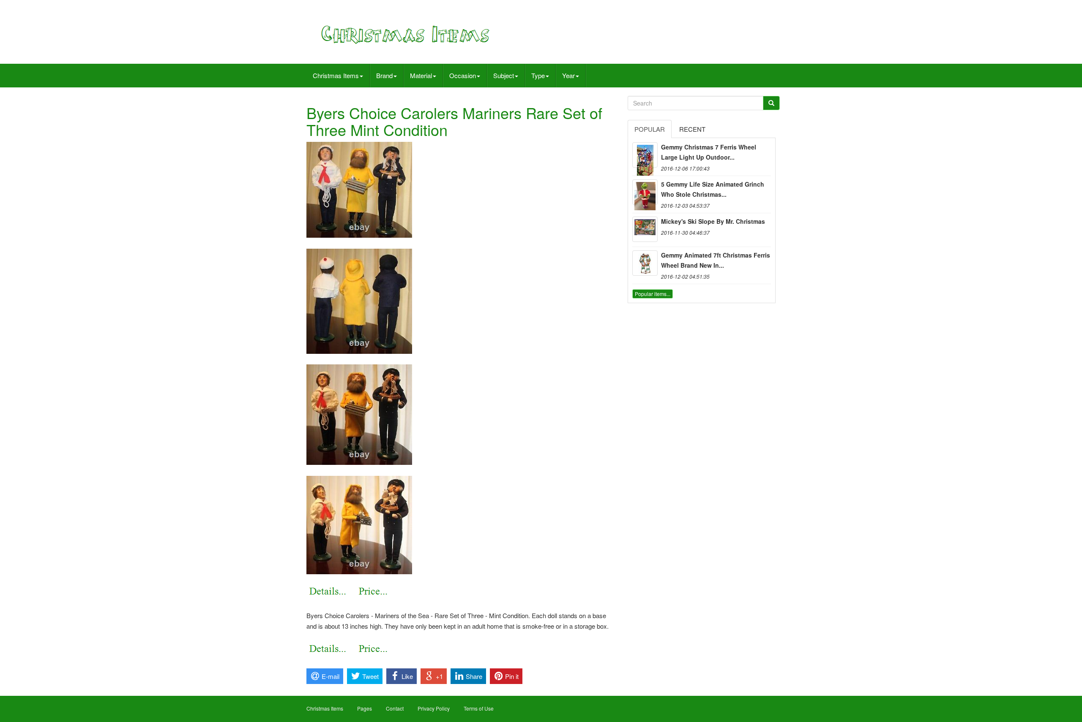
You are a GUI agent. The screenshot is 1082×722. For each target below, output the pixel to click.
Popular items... (652, 293)
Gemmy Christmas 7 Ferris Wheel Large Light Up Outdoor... (708, 152)
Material (421, 75)
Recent (692, 129)
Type (538, 75)
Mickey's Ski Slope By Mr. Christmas (713, 221)
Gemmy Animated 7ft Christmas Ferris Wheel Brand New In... (715, 260)
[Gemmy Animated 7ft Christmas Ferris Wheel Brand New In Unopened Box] (645, 263)
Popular (649, 129)
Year (568, 75)
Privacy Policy (434, 708)
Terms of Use (479, 708)
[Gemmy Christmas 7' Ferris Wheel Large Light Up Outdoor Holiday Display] (645, 155)
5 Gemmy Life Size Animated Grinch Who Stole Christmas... (712, 189)
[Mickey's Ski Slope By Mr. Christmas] (645, 229)
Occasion (462, 75)
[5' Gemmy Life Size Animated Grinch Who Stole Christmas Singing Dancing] (645, 192)
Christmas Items (336, 75)
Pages (364, 708)
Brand (384, 75)
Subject (503, 75)
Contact (395, 708)
